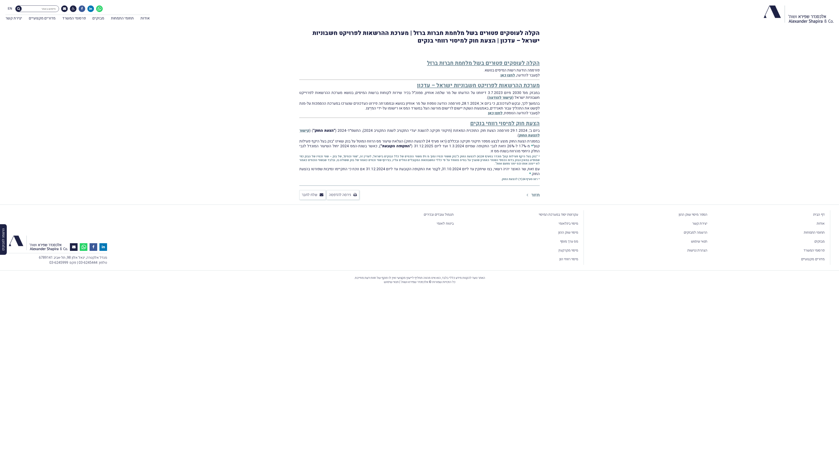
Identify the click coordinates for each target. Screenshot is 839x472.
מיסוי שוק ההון (568, 232)
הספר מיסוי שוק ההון (693, 214)
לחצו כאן (508, 75)
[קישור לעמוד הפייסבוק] (82, 9)
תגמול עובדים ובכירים (439, 214)
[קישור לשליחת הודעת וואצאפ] (99, 9)
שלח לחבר (309, 195)
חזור (535, 195)
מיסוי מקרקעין (568, 250)
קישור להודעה (500, 97)
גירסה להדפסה (340, 195)
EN (10, 9)
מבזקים (98, 18)
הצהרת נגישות (697, 250)
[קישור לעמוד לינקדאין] (90, 9)
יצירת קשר (13, 18)
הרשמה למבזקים (695, 232)
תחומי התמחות (122, 18)
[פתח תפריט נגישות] (73, 9)
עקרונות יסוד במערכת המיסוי (558, 214)
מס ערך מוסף (569, 241)
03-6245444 (88, 262)
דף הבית (819, 214)
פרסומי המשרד (74, 18)
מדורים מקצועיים (42, 18)
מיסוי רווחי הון (568, 259)
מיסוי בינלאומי (568, 223)
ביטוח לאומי (445, 223)
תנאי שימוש (699, 241)
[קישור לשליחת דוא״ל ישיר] (64, 9)
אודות (145, 18)
